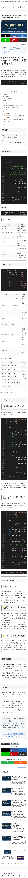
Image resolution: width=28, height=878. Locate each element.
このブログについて (7, 873)
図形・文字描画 (15, 743)
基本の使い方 (7, 96)
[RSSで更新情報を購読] (20, 762)
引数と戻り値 (7, 100)
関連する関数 (7, 122)
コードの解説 (9, 98)
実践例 (5, 103)
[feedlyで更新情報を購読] (7, 762)
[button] (22, 40)
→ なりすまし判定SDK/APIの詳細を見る (14, 734)
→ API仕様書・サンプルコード (11, 736)
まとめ (5, 124)
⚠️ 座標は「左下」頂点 (11, 113)
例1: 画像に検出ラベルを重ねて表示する (15, 105)
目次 (12, 91)
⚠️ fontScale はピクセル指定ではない (14, 119)
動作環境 (6, 94)
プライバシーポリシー (20, 873)
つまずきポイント (8, 111)
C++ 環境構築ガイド (11, 50)
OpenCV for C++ (6, 743)
